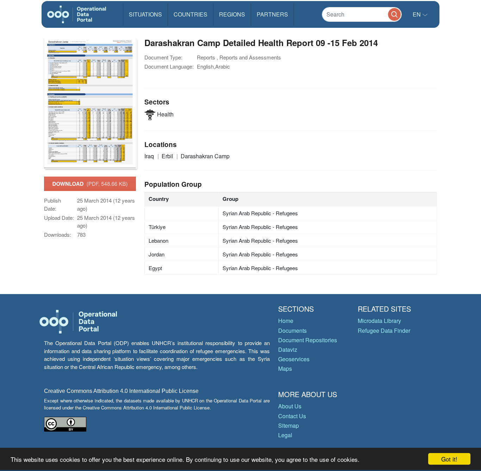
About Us (289, 406)
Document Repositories (307, 340)
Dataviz (287, 349)
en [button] (417, 14)
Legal (285, 435)
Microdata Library (379, 321)
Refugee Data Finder (384, 330)
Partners (272, 14)
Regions (232, 14)
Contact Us (292, 416)
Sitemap (288, 425)
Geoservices (294, 359)
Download (90, 183)
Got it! (449, 458)
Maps (285, 368)
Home (285, 321)
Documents (292, 330)
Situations (145, 14)
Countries (190, 14)
